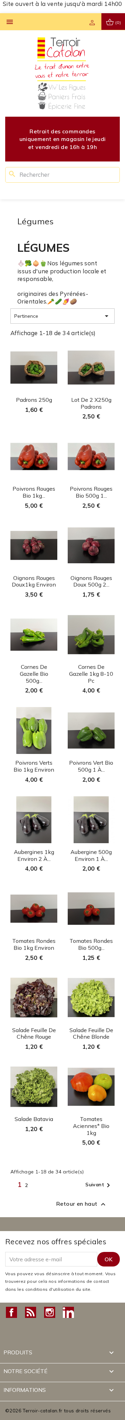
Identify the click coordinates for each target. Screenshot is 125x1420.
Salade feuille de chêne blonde (91, 1033)
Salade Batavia (34, 1118)
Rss (30, 1312)
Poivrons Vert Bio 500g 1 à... (91, 766)
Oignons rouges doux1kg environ (34, 581)
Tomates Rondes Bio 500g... (91, 944)
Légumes (35, 221)
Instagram (49, 1312)
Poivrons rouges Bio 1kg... (33, 492)
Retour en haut (81, 1204)
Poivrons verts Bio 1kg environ (34, 766)
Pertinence (62, 316)
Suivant (98, 1185)
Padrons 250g (34, 399)
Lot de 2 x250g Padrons (91, 403)
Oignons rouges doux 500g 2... (91, 581)
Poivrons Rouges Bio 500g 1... (91, 492)
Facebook (11, 1312)
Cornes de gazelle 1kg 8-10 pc (91, 673)
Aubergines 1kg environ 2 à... (34, 855)
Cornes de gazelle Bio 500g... (34, 673)
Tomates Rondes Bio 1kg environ (34, 944)
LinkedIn (68, 1312)
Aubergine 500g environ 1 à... (91, 855)
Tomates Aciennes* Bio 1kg (91, 1125)
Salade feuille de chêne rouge (34, 1033)
